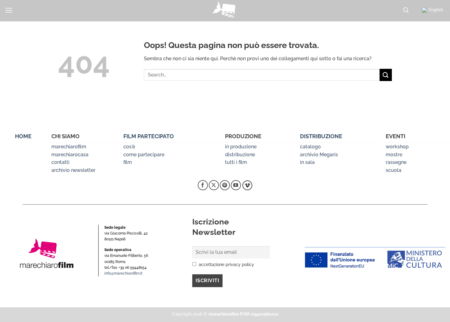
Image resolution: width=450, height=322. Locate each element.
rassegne (396, 162)
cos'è (129, 147)
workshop (397, 147)
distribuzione (240, 154)
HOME (23, 136)
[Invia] (386, 75)
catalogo (310, 147)
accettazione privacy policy (226, 264)
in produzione (241, 147)
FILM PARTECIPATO (148, 136)
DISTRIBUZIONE (321, 136)
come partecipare (143, 154)
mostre (394, 154)
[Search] (405, 10)
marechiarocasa (69, 154)
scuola (393, 170)
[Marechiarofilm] (225, 10)
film (127, 162)
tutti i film (236, 162)
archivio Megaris (319, 154)
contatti (60, 162)
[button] (9, 10)
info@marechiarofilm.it (123, 273)
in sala (307, 162)
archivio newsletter (73, 170)
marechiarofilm (68, 147)
